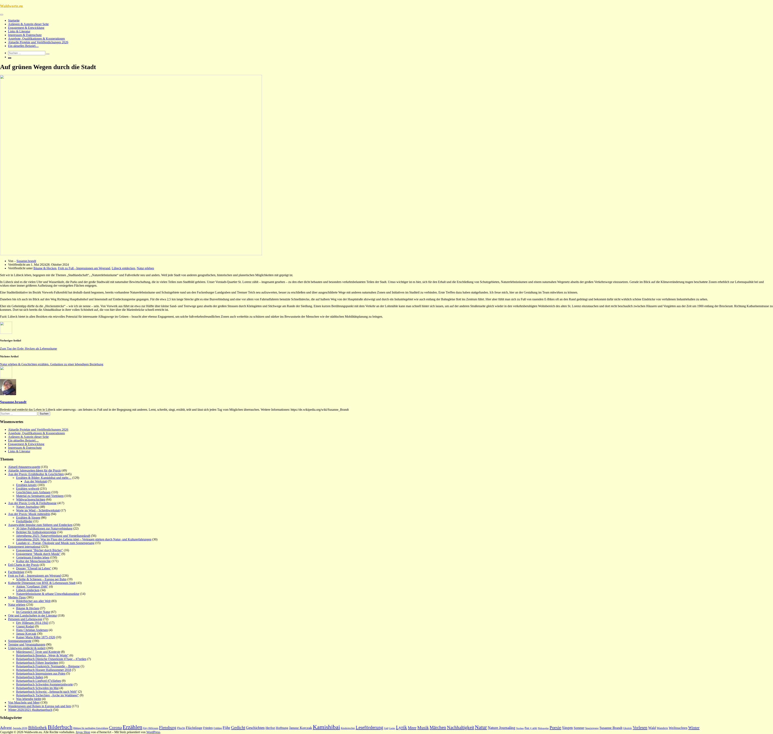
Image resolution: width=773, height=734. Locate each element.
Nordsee (520, 728)
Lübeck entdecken (123, 268)
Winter (694, 727)
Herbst (270, 728)
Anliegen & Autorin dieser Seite (28, 24)
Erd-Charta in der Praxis (23, 564)
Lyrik (401, 727)
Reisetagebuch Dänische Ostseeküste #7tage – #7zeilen (51, 659)
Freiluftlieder (24, 521)
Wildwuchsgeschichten (30, 499)
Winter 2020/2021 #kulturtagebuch (30, 709)
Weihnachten (678, 728)
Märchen (438, 727)
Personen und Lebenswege (25, 619)
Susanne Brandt (610, 728)
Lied (386, 728)
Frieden (208, 728)
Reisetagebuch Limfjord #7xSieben (38, 680)
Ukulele (627, 728)
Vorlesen (640, 727)
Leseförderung (369, 727)
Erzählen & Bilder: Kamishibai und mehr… (43, 477)
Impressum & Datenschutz (25, 35)
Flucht (181, 728)
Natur (481, 727)
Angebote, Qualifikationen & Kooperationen (36, 38)
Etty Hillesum (150, 728)
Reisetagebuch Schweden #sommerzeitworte (44, 684)
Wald (652, 728)
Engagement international (24, 546)
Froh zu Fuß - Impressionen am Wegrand (84, 268)
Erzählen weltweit (27, 488)
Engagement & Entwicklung (26, 27)
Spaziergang (592, 728)
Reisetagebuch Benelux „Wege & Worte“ (42, 655)
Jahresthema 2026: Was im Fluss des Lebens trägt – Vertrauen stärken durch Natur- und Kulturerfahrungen (83, 539)
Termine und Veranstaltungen (26, 644)
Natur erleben (145, 268)
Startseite (14, 20)
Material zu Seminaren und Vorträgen (40, 496)
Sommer (579, 728)
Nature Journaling (27, 506)
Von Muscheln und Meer (24, 702)
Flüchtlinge (194, 728)
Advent (6, 727)
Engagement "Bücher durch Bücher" (39, 550)
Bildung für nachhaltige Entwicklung (90, 728)
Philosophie (543, 728)
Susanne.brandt (26, 261)
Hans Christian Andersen (32, 630)
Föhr (226, 727)
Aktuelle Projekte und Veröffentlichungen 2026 (38, 42)
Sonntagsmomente (19, 641)
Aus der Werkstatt (35, 481)
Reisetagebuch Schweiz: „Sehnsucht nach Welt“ (46, 691)
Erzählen (132, 727)
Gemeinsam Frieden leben (32, 557)
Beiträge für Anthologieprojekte (36, 532)
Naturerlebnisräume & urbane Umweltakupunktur (47, 593)
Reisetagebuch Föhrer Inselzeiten (37, 662)
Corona (115, 727)
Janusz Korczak (26, 633)
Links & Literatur (19, 31)
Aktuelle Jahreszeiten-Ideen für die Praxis (34, 470)
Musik (423, 727)
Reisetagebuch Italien (29, 677)
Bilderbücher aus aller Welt (33, 601)
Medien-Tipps (17, 597)
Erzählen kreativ (26, 485)
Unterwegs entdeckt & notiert (26, 648)
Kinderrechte (348, 728)
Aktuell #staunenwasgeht (24, 467)
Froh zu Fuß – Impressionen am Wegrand (34, 575)
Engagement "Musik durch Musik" (38, 554)
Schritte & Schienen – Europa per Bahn (41, 579)
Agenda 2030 (20, 728)
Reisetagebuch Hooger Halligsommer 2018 (43, 670)
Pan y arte (531, 728)
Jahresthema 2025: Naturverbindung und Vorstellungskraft (53, 535)
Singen (567, 728)
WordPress (153, 732)
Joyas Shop (83, 732)
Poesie (555, 727)
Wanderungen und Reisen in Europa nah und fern (39, 706)
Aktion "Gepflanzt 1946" (32, 586)
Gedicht (238, 727)
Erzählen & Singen (28, 517)
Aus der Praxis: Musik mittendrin (29, 514)
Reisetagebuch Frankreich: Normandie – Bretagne (48, 666)
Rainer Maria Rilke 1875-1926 (35, 637)
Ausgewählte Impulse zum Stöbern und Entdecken (40, 525)
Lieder (392, 728)
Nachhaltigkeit (460, 727)
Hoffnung (282, 728)
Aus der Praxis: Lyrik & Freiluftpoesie (32, 503)
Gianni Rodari (25, 626)
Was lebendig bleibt (28, 699)
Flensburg (167, 727)
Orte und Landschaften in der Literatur (32, 615)
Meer (412, 727)
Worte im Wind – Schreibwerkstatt (38, 510)
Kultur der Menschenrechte (33, 561)
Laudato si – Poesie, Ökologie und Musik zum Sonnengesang (55, 543)
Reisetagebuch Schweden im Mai (37, 688)
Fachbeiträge (16, 572)
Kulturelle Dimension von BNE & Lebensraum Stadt (41, 583)
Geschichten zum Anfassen (33, 492)
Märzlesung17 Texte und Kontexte (38, 651)
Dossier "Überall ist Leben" (33, 568)
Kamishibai (326, 727)
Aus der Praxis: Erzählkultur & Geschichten (36, 474)
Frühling (218, 728)
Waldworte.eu (11, 6)
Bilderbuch (60, 727)
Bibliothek (37, 727)
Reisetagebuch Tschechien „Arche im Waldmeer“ (47, 695)
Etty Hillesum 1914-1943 (32, 622)
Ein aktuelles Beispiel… (23, 46)
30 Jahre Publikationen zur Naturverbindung (44, 528)
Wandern (662, 728)
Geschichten (255, 728)
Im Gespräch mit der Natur (33, 612)
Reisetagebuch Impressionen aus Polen (40, 673)
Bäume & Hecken (44, 268)
